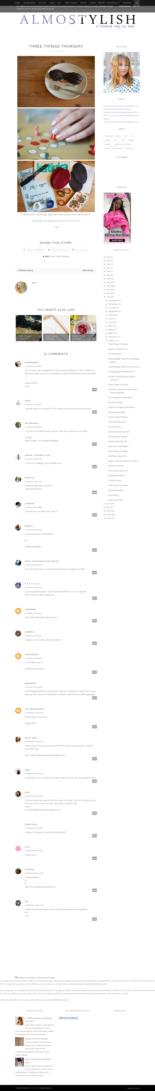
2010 (108, 511)
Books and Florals (116, 466)
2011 (108, 507)
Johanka (29, 503)
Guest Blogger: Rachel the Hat (121, 372)
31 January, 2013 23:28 (33, 687)
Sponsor (127, 3)
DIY (59, 3)
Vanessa (29, 478)
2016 (108, 286)
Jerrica (29, 526)
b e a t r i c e (32, 584)
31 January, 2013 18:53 (33, 530)
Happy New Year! (115, 500)
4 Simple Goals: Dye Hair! (118, 432)
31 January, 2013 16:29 (33, 366)
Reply (94, 389)
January (111, 340)
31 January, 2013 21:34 (33, 587)
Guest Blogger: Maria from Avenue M (124, 367)
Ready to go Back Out (117, 349)
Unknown (30, 609)
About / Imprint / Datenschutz (105, 3)
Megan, (40, 463)
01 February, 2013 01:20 (34, 796)
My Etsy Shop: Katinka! (117, 437)
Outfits (42, 3)
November (113, 304)
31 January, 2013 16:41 (33, 404)
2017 (108, 282)
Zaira (28, 401)
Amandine (30, 683)
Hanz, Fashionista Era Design (42, 561)
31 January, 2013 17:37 (33, 459)
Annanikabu (32, 362)
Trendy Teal (30, 723)
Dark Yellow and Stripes (118, 446)
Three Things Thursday (59, 256)
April (110, 330)
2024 (108, 257)
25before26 (109, 136)
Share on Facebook (35, 250)
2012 (108, 504)
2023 (108, 260)
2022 (108, 264)
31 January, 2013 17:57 (33, 481)
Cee (27, 901)
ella (27, 847)
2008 (108, 518)
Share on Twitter (60, 250)
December (113, 300)
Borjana (29, 869)
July (110, 319)
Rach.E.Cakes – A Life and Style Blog (41, 441)
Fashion (108, 140)
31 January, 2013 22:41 (33, 636)
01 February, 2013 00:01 (34, 713)
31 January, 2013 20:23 (33, 565)
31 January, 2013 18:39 (33, 507)
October (112, 308)
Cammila (29, 632)
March (111, 333)
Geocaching (113, 495)
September (113, 311)
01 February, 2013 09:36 (34, 873)
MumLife (108, 144)
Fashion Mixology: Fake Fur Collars (123, 461)
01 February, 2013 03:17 (34, 828)
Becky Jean (31, 738)
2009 (108, 514)
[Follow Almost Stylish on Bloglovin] (68, 1019)
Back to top (133, 1088)
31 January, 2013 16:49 (33, 427)
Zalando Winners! (115, 490)
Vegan (107, 148)
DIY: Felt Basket (114, 354)
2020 (108, 271)
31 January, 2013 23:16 (33, 658)
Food (52, 3)
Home (17, 3)
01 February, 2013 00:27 (34, 741)
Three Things (71, 3)
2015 (108, 290)
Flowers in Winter (115, 402)
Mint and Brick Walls (116, 412)
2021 (108, 268)
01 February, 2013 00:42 (34, 773)
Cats (126, 136)
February (112, 337)
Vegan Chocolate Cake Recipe (121, 407)
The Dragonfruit (34, 709)
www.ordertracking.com (57, 1000)
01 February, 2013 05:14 (34, 851)
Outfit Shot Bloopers (117, 422)
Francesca (31, 824)
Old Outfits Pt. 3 (114, 427)
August (111, 315)
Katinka (73, 214)
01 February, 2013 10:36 (34, 905)
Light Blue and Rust (116, 476)
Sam (27, 770)
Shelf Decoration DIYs (117, 456)
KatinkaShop (29, 3)
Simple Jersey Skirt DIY (117, 441)
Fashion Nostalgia (33, 546)
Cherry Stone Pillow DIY (118, 471)
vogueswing (32, 654)
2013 (108, 297)
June (110, 322)
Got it (136, 6)
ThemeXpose (34, 1088)
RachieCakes (32, 423)
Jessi (27, 792)
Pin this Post (81, 250)
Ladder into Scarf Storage (36, 1039)
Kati (34, 283)
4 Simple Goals (114, 480)
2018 (108, 279)
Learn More (124, 6)
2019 (108, 275)
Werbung (129, 148)
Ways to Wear (118, 148)
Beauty (83, 3)
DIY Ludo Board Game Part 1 (120, 398)
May (110, 326)
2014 (108, 293)
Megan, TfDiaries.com (37, 455)
